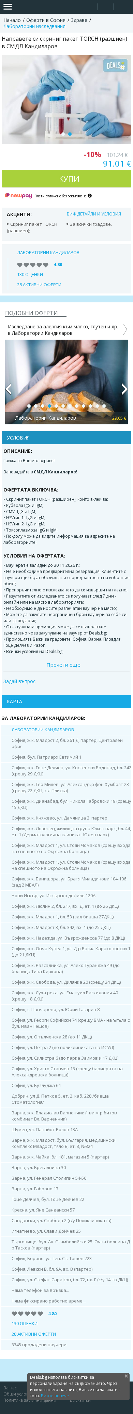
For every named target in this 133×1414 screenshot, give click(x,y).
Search (89, 7)
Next (125, 392)
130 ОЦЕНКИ (30, 274)
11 (97, 406)
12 (104, 406)
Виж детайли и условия (94, 214)
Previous (8, 392)
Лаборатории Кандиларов (48, 252)
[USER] (106, 7)
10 (90, 406)
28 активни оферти (39, 285)
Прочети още (63, 665)
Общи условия (18, 1394)
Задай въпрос (19, 681)
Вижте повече (55, 1396)
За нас (10, 1388)
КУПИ (69, 178)
